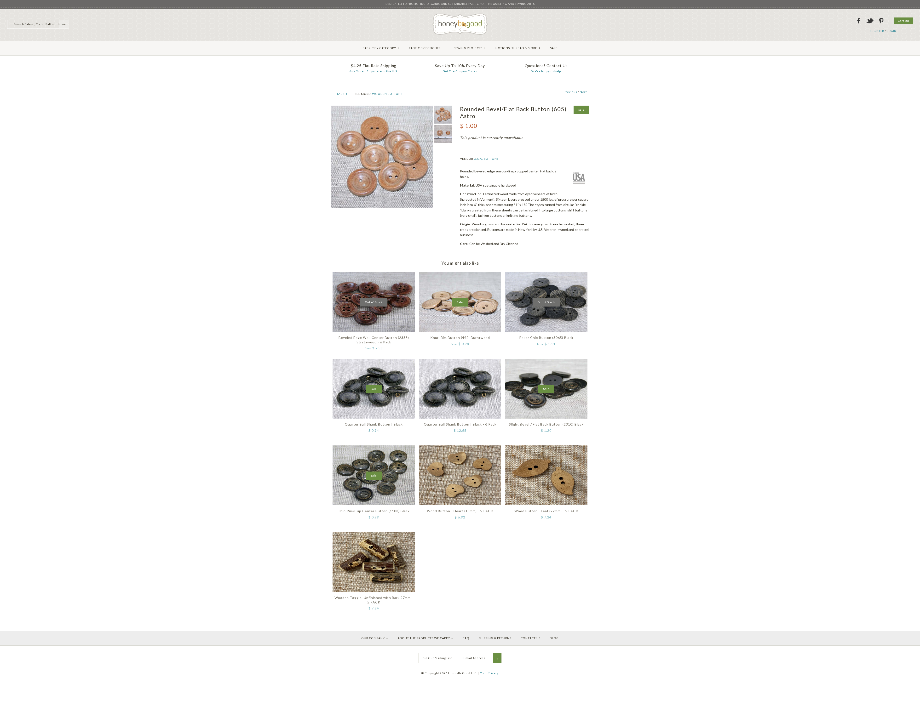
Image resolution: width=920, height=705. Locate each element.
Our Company (374, 638)
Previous (570, 92)
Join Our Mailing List (436, 658)
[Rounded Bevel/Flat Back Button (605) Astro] (382, 108)
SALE (554, 48)
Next (583, 92)
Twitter (869, 21)
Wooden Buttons (387, 94)
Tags (342, 94)
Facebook (858, 21)
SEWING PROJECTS (470, 48)
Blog (554, 638)
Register (877, 30)
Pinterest (881, 21)
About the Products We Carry (425, 638)
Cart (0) (903, 21)
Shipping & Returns (495, 638)
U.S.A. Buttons (486, 158)
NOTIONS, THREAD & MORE (517, 48)
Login (891, 30)
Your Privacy (489, 673)
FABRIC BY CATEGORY (381, 48)
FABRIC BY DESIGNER (426, 48)
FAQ (466, 638)
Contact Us (530, 638)
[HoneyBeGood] (460, 15)
